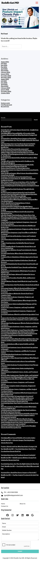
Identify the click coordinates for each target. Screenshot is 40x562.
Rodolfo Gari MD (10, 3)
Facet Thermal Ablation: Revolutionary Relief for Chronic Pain (19, 414)
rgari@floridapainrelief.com (13, 495)
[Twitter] (17, 515)
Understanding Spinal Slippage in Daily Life (14, 166)
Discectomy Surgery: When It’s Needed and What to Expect (19, 288)
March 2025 (4, 86)
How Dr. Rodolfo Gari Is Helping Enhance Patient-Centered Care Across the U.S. (15, 204)
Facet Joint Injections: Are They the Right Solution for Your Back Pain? (20, 141)
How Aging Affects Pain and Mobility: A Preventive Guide (18, 133)
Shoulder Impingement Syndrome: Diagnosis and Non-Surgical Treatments (20, 230)
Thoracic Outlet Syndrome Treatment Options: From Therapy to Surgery (19, 366)
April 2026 (4, 69)
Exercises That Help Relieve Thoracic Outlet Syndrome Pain (19, 334)
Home (3, 503)
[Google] (32, 515)
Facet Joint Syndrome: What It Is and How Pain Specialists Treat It (20, 315)
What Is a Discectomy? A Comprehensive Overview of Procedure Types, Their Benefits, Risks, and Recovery (17, 397)
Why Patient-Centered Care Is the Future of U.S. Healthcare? (19, 182)
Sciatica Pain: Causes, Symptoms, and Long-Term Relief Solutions (17, 308)
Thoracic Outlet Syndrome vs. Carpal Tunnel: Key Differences (19, 330)
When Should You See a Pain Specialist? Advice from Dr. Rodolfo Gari (17, 146)
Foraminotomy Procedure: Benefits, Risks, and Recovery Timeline (18, 279)
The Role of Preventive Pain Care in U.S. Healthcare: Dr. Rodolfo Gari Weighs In (17, 162)
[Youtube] (27, 515)
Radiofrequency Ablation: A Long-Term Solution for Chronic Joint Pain (19, 251)
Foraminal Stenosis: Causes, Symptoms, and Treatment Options (17, 383)
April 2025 (4, 84)
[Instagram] (12, 515)
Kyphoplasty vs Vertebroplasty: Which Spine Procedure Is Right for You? (18, 272)
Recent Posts (5, 107)
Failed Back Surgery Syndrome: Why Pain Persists (16, 198)
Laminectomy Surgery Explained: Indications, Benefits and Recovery (18, 261)
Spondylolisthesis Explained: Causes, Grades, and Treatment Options (19, 373)
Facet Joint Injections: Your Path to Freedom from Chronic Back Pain (19, 404)
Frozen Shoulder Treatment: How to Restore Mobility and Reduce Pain (18, 226)
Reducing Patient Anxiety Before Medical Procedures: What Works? (19, 158)
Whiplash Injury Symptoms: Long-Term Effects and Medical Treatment (19, 233)
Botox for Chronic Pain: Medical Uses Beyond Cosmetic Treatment (17, 291)
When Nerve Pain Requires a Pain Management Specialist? (19, 217)
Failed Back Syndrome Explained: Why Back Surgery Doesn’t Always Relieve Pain (19, 394)
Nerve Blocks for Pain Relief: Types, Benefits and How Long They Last (19, 268)
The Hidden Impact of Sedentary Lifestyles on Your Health (18, 184)
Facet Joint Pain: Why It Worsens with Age (13, 196)
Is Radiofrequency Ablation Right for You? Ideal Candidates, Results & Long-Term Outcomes (18, 411)
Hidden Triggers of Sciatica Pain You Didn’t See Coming (17, 152)
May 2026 (4, 67)
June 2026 (4, 65)
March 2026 (4, 71)
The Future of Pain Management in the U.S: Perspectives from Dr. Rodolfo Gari (19, 155)
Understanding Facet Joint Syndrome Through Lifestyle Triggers (17, 190)
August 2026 (5, 62)
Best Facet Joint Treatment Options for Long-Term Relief (18, 193)
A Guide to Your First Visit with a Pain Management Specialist (19, 194)
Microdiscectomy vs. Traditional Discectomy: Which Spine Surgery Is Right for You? (18, 407)
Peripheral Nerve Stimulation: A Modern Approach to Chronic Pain (19, 258)
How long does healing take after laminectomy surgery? (17, 332)
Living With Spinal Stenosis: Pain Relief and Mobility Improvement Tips (16, 336)
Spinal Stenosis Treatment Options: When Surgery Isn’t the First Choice (19, 301)
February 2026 (5, 72)
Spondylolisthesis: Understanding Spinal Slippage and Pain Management (19, 305)
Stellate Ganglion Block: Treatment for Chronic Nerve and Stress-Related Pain (18, 247)
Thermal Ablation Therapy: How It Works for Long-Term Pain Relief (19, 282)
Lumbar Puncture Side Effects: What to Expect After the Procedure (17, 380)
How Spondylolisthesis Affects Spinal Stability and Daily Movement (17, 345)
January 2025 (5, 90)
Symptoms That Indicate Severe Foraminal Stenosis (16, 177)
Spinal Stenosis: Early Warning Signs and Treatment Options (19, 377)
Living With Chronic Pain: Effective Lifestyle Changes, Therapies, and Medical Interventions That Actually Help (18, 420)
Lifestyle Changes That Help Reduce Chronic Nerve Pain (18, 215)
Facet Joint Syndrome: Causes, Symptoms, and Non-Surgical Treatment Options (19, 390)
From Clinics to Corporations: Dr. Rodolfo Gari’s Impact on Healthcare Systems (18, 179)
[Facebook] (7, 515)
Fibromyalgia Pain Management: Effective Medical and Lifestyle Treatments (20, 324)
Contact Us (4, 506)
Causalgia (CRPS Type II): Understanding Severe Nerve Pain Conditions (19, 219)
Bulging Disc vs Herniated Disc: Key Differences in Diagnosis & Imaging (20, 209)
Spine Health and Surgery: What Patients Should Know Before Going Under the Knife (19, 174)
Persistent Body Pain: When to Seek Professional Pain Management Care (17, 212)
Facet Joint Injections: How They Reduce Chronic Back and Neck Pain (20, 286)
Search (3, 118)
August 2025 (5, 79)
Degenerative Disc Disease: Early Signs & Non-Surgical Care (19, 318)
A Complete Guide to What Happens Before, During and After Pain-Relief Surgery (19, 200)
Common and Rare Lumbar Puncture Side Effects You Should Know (19, 341)
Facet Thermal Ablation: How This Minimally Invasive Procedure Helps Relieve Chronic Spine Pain (17, 400)
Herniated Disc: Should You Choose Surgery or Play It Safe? (18, 139)
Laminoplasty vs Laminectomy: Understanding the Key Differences (17, 369)
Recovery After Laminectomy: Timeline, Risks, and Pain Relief (19, 375)
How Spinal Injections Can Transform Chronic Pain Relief (18, 144)
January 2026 (5, 74)
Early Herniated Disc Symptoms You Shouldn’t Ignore (17, 206)
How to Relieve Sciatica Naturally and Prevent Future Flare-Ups (20, 339)
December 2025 (6, 76)
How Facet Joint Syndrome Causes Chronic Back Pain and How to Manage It (19, 348)
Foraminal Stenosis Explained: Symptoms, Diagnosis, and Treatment (18, 312)
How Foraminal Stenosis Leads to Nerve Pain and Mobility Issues (18, 362)
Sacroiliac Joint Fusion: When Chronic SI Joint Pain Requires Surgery (19, 254)
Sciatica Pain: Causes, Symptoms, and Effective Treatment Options (18, 352)
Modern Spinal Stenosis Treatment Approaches (15, 168)
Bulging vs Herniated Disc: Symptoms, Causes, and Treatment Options (19, 320)
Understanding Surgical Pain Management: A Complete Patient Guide (20, 186)
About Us (22, 503)
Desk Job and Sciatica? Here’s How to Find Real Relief (16, 151)
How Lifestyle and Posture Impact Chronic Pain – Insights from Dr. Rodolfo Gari (19, 131)
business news (5, 103)
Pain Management (6, 105)
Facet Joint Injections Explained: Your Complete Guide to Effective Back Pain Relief (18, 416)
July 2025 (4, 81)
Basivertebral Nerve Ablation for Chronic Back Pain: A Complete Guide (17, 294)
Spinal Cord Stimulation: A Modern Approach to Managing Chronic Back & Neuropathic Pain (18, 427)
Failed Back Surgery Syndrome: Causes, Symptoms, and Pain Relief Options (19, 327)
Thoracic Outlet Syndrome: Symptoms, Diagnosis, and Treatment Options (17, 298)
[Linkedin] (22, 515)
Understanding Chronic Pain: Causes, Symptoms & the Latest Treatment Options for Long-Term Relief (19, 423)
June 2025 (4, 83)
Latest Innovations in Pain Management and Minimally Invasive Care (20, 240)
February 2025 (5, 88)
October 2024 (5, 93)
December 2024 (6, 91)
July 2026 (4, 64)
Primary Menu (36, 2)
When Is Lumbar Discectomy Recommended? (15, 149)
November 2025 (6, 78)
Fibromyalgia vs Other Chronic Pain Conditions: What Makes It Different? (19, 359)
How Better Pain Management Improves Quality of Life (17, 165)
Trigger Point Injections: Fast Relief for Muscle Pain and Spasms (17, 244)
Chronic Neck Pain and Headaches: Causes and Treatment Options (18, 237)
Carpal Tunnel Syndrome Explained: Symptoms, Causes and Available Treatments (19, 223)
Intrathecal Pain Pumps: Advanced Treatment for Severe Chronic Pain (18, 275)
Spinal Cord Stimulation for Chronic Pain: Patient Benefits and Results (19, 265)
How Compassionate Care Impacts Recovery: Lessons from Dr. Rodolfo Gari (20, 171)
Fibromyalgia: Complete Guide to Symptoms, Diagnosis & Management (18, 387)
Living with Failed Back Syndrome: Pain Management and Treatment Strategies (18, 355)
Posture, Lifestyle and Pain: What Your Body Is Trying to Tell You (19, 136)
